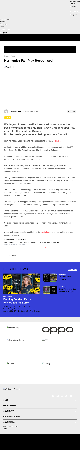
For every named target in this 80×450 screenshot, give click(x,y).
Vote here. (58, 141)
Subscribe (12, 255)
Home (6, 56)
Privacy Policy (21, 248)
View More (72, 269)
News (13, 56)
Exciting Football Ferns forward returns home (17, 301)
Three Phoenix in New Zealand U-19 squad (67, 290)
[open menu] (1, 17)
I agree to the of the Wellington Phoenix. (26, 248)
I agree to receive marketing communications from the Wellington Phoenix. (34, 250)
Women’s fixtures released (65, 278)
